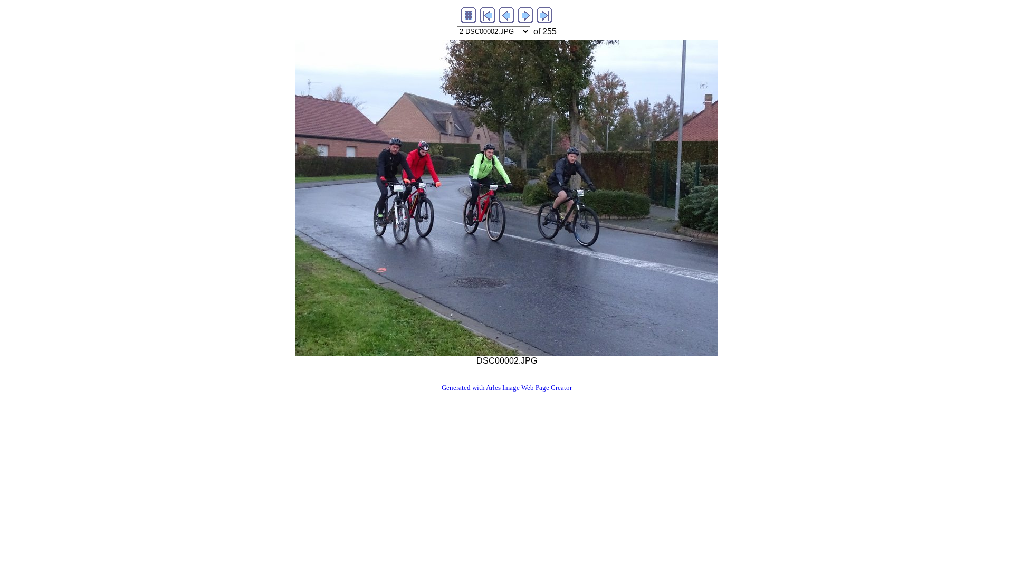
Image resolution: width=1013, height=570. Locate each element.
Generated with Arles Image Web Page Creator (507, 388)
